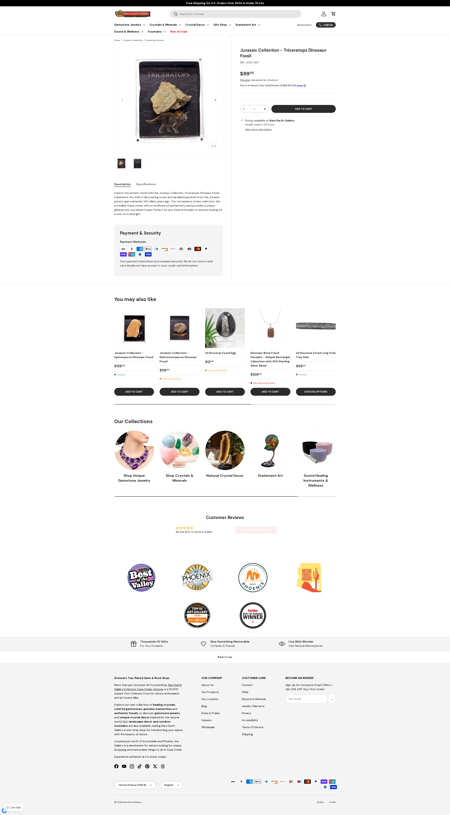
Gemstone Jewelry (127, 25)
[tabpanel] (168, 203)
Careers (206, 720)
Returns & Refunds (254, 699)
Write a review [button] (256, 530)
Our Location (209, 699)
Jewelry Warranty (253, 706)
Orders (320, 802)
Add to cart (303, 108)
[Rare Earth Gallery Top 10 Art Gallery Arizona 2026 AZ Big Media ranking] (197, 615)
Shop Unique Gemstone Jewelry (134, 478)
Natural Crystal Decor (225, 475)
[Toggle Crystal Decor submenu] (208, 25)
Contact (247, 685)
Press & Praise (210, 713)
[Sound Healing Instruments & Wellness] (316, 450)
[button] (334, 14)
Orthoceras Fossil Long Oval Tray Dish (315, 355)
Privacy (246, 713)
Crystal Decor (195, 25)
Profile (332, 802)
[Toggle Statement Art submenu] (259, 25)
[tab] (122, 184)
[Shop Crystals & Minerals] (179, 450)
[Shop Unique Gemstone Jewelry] (134, 450)
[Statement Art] (270, 450)
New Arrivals (178, 31)
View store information (258, 129)
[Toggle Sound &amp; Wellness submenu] (142, 32)
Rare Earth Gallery (132, 802)
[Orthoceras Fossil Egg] (225, 328)
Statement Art (245, 25)
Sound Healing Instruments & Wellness (315, 480)
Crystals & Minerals (163, 25)
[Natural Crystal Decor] (225, 450)
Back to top (225, 657)
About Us (207, 685)
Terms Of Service (252, 727)
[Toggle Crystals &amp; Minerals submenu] (180, 25)
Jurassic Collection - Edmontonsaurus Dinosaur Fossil (178, 357)
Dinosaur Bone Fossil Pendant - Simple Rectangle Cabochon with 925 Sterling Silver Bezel (270, 359)
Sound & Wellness (126, 31)
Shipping (245, 80)
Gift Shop (220, 25)
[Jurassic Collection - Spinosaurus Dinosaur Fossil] (134, 328)
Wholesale (208, 727)
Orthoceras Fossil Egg (220, 353)
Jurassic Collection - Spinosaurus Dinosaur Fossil (133, 355)
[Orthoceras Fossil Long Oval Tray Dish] (316, 328)
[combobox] (235, 14)
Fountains (155, 31)
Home (117, 40)
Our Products (210, 692)
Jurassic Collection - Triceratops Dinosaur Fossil (144, 40)
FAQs (245, 692)
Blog (204, 706)
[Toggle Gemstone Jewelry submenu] (144, 25)
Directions (304, 25)
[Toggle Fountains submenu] (164, 32)
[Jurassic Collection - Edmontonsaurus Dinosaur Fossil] (179, 328)
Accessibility (250, 720)
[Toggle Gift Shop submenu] (230, 25)
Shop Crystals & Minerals (180, 478)
